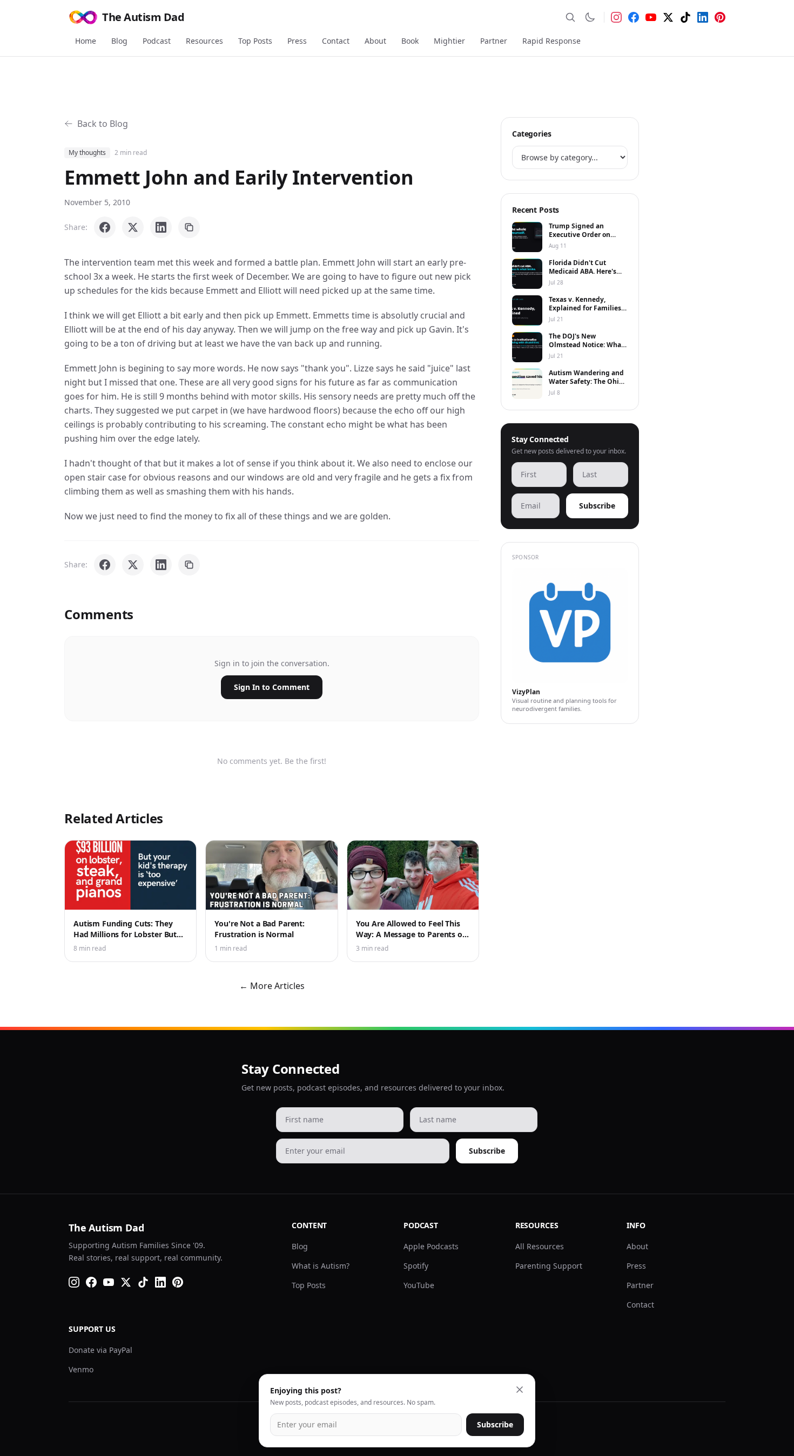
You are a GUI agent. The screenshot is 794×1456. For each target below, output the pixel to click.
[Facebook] (633, 17)
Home (85, 41)
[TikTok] (685, 17)
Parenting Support (548, 1266)
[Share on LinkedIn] (161, 227)
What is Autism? (320, 1266)
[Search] (570, 17)
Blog (119, 41)
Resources (204, 41)
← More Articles (272, 986)
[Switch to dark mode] (589, 17)
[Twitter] (668, 17)
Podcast (157, 41)
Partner (493, 41)
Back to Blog (102, 124)
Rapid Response (551, 41)
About (375, 41)
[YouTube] (650, 17)
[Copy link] (189, 227)
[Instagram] (616, 17)
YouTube (418, 1285)
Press (297, 41)
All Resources (539, 1246)
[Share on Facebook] (105, 227)
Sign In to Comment (271, 687)
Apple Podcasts (431, 1246)
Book (410, 41)
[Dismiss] (519, 1389)
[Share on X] (133, 227)
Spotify (415, 1266)
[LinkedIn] (702, 17)
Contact (335, 41)
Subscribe (597, 505)
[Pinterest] (720, 17)
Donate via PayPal (100, 1350)
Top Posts (255, 41)
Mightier (449, 41)
